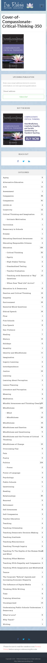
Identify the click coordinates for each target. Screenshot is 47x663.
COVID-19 (7, 205)
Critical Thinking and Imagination (19, 214)
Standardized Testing (16, 266)
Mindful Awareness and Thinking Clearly (22, 403)
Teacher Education (11, 519)
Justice (6, 371)
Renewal (7, 500)
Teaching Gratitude (12, 537)
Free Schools (8, 320)
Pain (5, 453)
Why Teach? (8, 620)
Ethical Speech (10, 311)
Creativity (7, 210)
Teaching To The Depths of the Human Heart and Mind (23, 552)
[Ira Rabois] (19, 5)
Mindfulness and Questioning (16, 432)
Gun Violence (9, 330)
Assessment (8, 191)
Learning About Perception (15, 380)
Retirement (8, 505)
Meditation (8, 399)
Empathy (7, 298)
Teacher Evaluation (16, 271)
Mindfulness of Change (13, 444)
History (6, 339)
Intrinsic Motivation (16, 219)
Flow (5, 316)
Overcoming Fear (11, 449)
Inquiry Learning (10, 362)
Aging (6, 177)
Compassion (8, 196)
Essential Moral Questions (15, 307)
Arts (5, 187)
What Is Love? (9, 615)
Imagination (8, 357)
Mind (9, 413)
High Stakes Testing (16, 262)
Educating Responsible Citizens (17, 243)
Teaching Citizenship (12, 528)
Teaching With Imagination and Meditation (23, 568)
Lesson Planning (10, 385)
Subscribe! (24, 97)
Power (10, 467)
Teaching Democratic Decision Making (20, 532)
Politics (6, 462)
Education (7, 247)
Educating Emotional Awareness (18, 238)
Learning (7, 376)
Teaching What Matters (14, 558)
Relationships (9, 496)
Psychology (8, 477)
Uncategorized (9, 603)
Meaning (7, 394)
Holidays (7, 343)
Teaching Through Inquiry (15, 546)
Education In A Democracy (15, 288)
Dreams (6, 234)
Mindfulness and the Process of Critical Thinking (21, 438)
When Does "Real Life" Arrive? (20, 283)
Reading (6, 491)
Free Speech (8, 325)
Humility (7, 348)
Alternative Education (13, 182)
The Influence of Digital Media (17, 584)
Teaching (7, 523)
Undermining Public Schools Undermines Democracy (22, 609)
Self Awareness (10, 509)
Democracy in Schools (13, 229)
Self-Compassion (10, 514)
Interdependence (10, 366)
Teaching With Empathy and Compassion (21, 563)
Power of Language (11, 473)
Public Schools (9, 482)
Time (5, 593)
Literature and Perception (14, 389)
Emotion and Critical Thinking (17, 293)
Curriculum (8, 225)
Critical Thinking (15, 252)
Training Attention (11, 598)
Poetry (6, 458)
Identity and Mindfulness (14, 353)
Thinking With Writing (14, 589)
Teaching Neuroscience (13, 542)
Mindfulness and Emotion (14, 427)
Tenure (6, 572)
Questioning (8, 486)
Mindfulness (8, 408)
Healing (6, 334)
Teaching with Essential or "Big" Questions (21, 277)
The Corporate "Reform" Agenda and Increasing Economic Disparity (19, 578)
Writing (6, 624)
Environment (9, 302)
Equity (10, 257)
